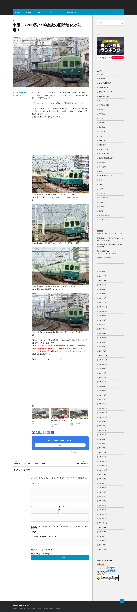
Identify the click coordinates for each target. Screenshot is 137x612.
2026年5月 (102, 285)
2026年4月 (102, 289)
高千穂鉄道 (102, 167)
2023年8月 (102, 426)
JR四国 (101, 74)
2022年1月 (102, 510)
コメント (35, 483)
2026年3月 (102, 293)
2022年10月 (103, 470)
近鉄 (100, 180)
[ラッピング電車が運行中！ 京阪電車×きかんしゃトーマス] (60, 413)
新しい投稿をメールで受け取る (41, 553)
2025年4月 (102, 338)
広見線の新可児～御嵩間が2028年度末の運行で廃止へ (110, 245)
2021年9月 (102, 527)
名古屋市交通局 (104, 153)
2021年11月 (103, 518)
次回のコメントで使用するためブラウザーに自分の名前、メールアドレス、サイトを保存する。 (59, 526)
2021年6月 (102, 540)
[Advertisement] (60, 137)
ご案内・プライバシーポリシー (46, 12)
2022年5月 (102, 492)
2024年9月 (102, 368)
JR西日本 (102, 193)
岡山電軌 (102, 127)
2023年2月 (102, 452)
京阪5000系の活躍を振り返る (40, 418)
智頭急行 (102, 162)
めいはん (75, 451)
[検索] (121, 22)
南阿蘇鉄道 (102, 145)
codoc (86, 452)
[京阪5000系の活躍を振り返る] (40, 413)
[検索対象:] (110, 22)
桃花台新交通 (103, 198)
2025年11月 (103, 307)
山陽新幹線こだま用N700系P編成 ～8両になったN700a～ (110, 239)
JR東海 (101, 189)
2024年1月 (102, 404)
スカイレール (103, 149)
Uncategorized (103, 220)
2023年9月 (102, 421)
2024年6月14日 (21, 92)
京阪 (14, 20)
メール (63, 506)
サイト (59, 508)
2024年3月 (102, 395)
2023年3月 (102, 448)
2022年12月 (103, 461)
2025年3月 (102, 342)
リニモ (101, 202)
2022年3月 (102, 501)
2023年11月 (103, 412)
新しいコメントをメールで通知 (41, 549)
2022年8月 (102, 479)
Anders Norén (55, 608)
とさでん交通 (103, 100)
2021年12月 (103, 514)
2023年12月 (103, 408)
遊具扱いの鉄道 (104, 215)
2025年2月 (102, 346)
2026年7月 (102, 276)
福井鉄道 (102, 140)
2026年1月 (102, 302)
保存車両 (102, 114)
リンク (61, 12)
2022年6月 (102, 487)
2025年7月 (102, 324)
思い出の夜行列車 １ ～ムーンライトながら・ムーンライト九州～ (110, 252)
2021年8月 (102, 532)
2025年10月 (103, 311)
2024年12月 (103, 355)
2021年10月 (103, 523)
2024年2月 (102, 399)
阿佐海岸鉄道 (103, 87)
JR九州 (101, 136)
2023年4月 (102, 443)
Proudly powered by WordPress (24, 608)
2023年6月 (102, 435)
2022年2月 (102, 505)
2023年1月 (102, 457)
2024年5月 (102, 386)
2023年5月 (102, 439)
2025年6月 (102, 329)
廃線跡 (101, 109)
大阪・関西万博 (104, 96)
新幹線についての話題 (104, 257)
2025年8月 (102, 320)
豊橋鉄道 (102, 78)
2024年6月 (102, 382)
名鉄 (100, 171)
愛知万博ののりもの (105, 175)
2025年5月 (102, 333)
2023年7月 (102, 430)
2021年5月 (102, 545)
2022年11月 (103, 465)
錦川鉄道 (102, 131)
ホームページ (18, 12)
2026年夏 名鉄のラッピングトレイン (109, 234)
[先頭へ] (122, 601)
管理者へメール (71, 12)
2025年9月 (102, 315)
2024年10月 (103, 364)
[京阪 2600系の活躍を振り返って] (79, 413)
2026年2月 (102, 298)
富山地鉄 (102, 123)
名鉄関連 (29, 12)
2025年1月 (102, 351)
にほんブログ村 (102, 568)
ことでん (102, 118)
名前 (32, 506)
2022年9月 (102, 474)
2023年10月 (103, 417)
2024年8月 (102, 373)
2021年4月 (102, 549)
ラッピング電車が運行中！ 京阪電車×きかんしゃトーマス (59, 420)
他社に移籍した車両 (105, 92)
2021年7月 (102, 536)
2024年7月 (102, 377)
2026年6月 (102, 280)
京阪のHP (35, 103)
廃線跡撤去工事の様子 (106, 158)
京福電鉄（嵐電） (105, 105)
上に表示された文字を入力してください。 (45, 536)
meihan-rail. (25, 605)
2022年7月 (102, 483)
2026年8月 (102, 271)
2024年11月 (103, 360)
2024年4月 (102, 390)
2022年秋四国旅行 (105, 83)
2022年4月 (102, 496)
